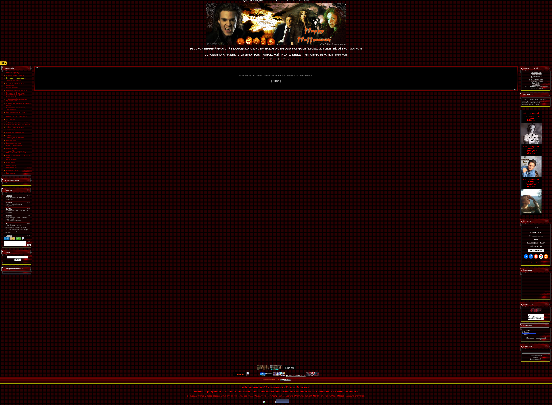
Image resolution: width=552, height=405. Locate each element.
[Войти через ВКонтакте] (526, 256)
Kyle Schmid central (536, 79)
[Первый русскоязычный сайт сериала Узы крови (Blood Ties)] (536, 309)
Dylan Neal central (536, 81)
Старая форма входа (536, 262)
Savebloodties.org (536, 76)
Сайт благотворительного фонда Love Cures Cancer (536, 87)
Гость (536, 227)
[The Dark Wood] (312, 376)
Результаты (530, 338)
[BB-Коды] (18, 238)
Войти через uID (536, 250)
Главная (266, 59)
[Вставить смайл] (13, 238)
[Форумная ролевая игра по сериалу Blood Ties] (296, 376)
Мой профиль (276, 59)
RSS (307, 1)
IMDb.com (355, 48)
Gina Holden (536, 83)
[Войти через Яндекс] (536, 256)
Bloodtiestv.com (536, 73)
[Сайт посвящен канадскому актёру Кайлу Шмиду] (276, 369)
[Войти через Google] (541, 256)
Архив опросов (540, 338)
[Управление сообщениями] (24, 238)
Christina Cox (536, 78)
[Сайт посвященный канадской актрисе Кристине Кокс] (263, 369)
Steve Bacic (536, 85)
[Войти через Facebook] (531, 256)
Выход (286, 59)
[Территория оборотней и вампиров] (239, 376)
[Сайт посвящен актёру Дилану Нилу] (289, 369)
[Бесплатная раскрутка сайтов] (282, 403)
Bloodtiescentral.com (536, 74)
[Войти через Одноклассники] (546, 256)
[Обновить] (7, 238)
